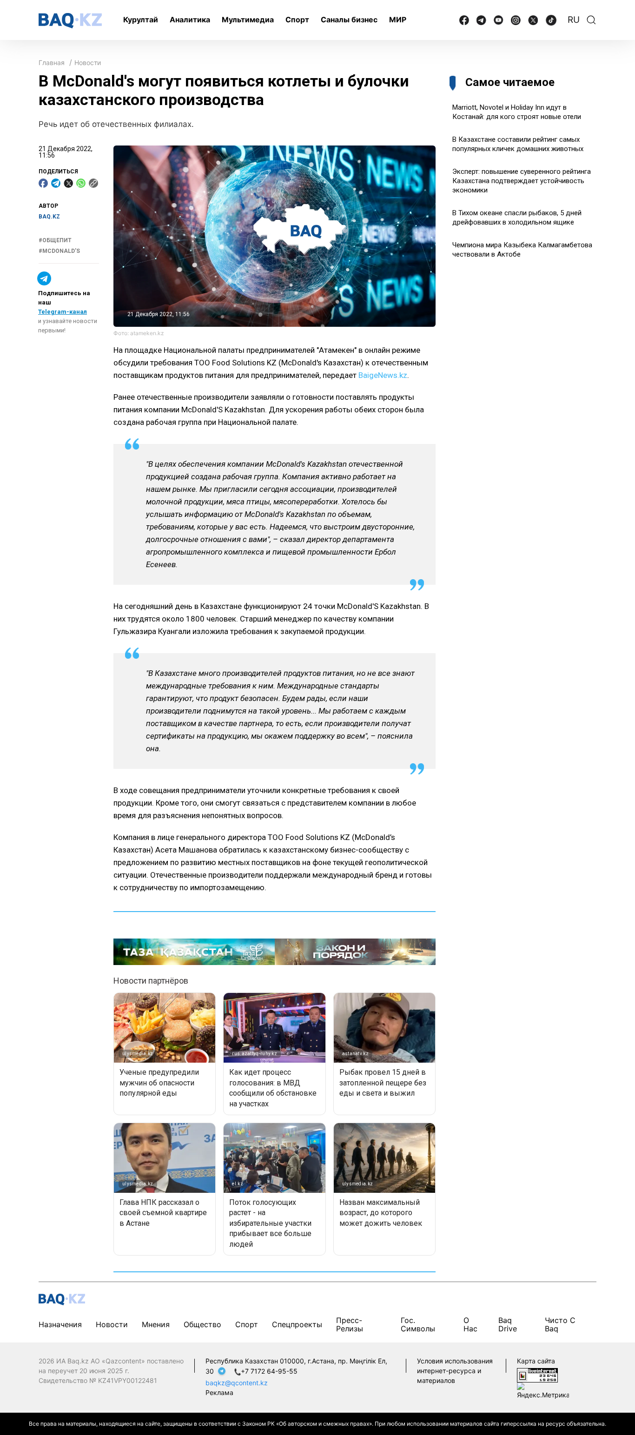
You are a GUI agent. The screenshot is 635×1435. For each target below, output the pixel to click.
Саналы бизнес (349, 19)
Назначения (60, 1324)
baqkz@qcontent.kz (236, 1383)
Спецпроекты (297, 1324)
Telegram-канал (62, 311)
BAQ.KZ (49, 216)
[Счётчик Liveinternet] (537, 1374)
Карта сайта (536, 1361)
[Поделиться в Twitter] (68, 183)
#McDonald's (59, 250)
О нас (470, 1324)
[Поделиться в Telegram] (55, 183)
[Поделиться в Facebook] (43, 183)
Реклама (219, 1392)
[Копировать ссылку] (93, 183)
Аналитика (190, 19)
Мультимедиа (248, 19)
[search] (591, 20)
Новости (87, 62)
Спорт (297, 19)
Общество (202, 1324)
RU (574, 19)
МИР (397, 19)
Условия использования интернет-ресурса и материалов (455, 1370)
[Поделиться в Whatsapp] (81, 183)
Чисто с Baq (560, 1324)
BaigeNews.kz (382, 375)
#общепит (55, 240)
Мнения (156, 1324)
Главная (52, 62)
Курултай (140, 19)
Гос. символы (418, 1324)
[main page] (70, 20)
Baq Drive (507, 1324)
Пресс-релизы (349, 1324)
